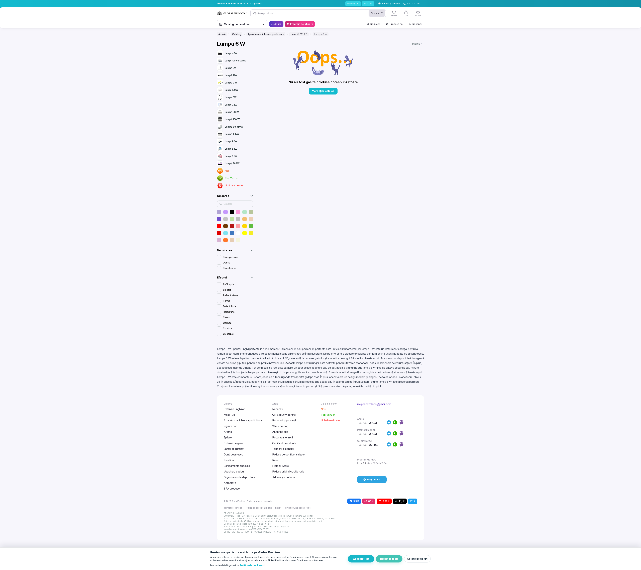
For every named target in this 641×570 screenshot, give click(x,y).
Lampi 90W (231, 141)
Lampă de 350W (234, 126)
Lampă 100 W (232, 119)
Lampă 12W (231, 75)
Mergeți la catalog (323, 90)
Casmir (226, 317)
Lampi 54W (231, 148)
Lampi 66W (231, 156)
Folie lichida (229, 306)
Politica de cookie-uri (252, 565)
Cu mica (227, 328)
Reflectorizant (230, 295)
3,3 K (356, 501)
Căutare (375, 13)
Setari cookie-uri (417, 558)
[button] (418, 44)
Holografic (229, 311)
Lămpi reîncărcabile (235, 60)
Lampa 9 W (231, 82)
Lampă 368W (232, 112)
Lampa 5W (231, 97)
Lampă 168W (232, 134)
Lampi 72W (231, 104)
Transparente (230, 257)
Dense (226, 262)
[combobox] (318, 13)
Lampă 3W (231, 67)
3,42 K (386, 501)
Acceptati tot (361, 558)
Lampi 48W (231, 53)
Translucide (229, 268)
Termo (226, 300)
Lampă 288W (232, 163)
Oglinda (227, 322)
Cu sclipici (228, 333)
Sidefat (227, 289)
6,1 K (370, 501)
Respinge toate (389, 558)
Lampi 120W (231, 89)
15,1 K (402, 501)
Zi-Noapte (228, 284)
